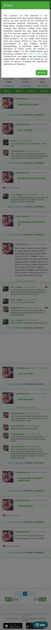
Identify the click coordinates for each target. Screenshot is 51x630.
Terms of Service (35, 53)
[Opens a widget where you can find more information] (40, 625)
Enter (43, 72)
